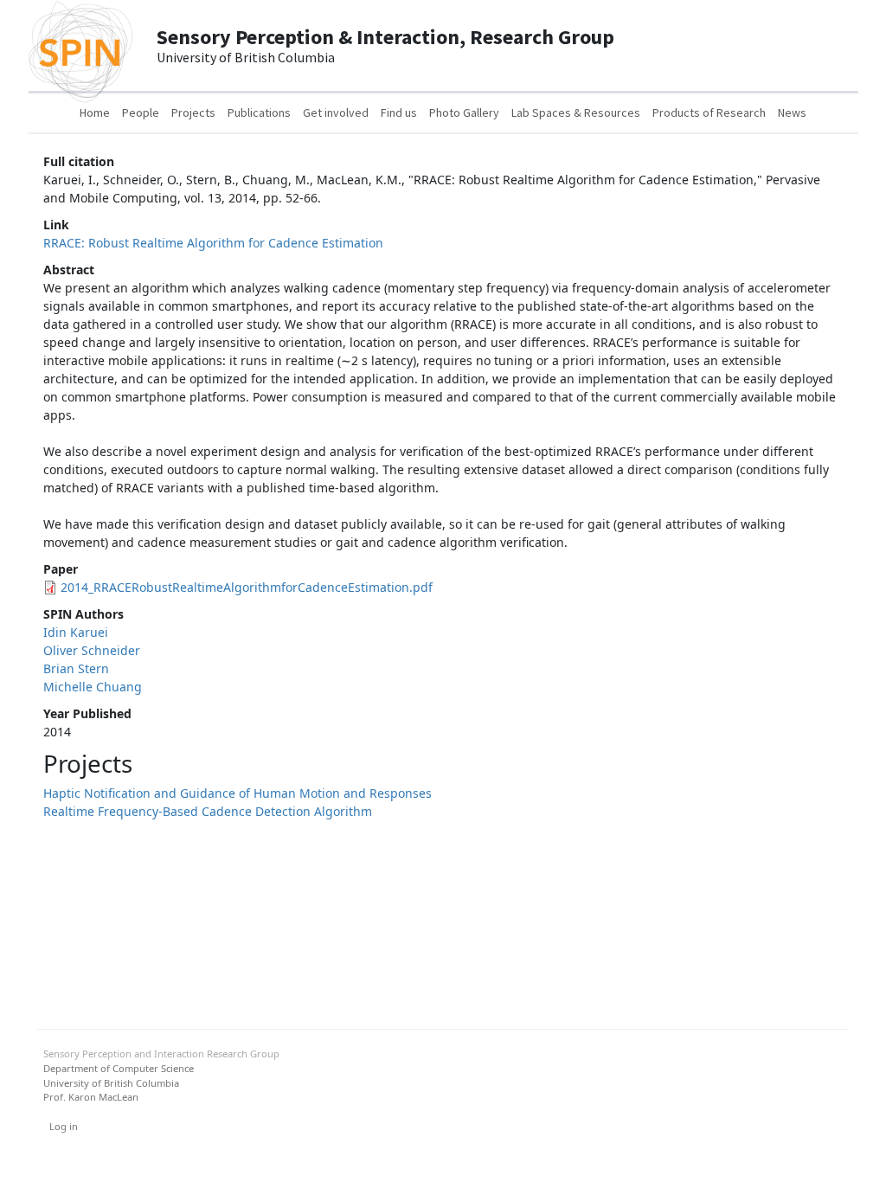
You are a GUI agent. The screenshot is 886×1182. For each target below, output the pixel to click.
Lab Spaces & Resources (575, 112)
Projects (193, 112)
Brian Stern (76, 668)
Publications (259, 112)
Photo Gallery (464, 112)
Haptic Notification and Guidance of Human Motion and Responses (237, 793)
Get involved (336, 112)
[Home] (80, 45)
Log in (63, 1126)
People (140, 112)
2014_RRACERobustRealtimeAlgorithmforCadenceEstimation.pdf (247, 587)
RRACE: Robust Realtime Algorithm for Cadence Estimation (213, 242)
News (792, 112)
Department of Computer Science (118, 1068)
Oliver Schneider (91, 650)
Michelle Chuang (92, 686)
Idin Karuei (75, 632)
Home (95, 112)
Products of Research (709, 112)
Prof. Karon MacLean (90, 1096)
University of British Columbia (111, 1082)
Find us (399, 112)
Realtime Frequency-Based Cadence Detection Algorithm (207, 811)
